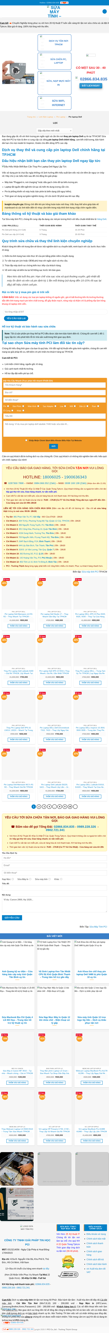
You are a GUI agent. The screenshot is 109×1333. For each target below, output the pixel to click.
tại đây (46, 1269)
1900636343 (75, 477)
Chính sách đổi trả (95, 1259)
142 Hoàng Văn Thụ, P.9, (36, 558)
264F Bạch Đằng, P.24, (34, 541)
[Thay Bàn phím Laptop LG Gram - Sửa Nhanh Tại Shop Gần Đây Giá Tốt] (54, 1049)
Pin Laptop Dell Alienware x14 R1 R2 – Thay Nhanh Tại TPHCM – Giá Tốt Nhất (18, 615)
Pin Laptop (60, 117)
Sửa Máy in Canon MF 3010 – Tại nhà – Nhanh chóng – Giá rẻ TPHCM (17, 1072)
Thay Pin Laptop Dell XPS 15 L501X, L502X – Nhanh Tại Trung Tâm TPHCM (18, 729)
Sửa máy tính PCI (90, 572)
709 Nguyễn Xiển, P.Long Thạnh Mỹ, (39, 537)
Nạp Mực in (86, 1303)
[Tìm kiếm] (104, 11)
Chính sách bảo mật (96, 1239)
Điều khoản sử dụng (96, 1234)
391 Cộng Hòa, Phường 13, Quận (38, 529)
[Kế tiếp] (75, 806)
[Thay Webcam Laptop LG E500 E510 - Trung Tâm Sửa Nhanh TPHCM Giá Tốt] (17, 1107)
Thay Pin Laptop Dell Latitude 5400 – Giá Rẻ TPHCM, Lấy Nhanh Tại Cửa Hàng (18, 672)
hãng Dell (101, 219)
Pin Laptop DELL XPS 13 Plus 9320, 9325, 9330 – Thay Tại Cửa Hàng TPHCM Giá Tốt (90, 615)
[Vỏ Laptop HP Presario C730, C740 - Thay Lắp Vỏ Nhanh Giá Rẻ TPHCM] (54, 1107)
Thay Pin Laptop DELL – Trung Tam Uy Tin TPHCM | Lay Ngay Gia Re (90, 672)
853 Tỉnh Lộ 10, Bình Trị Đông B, (38, 562)
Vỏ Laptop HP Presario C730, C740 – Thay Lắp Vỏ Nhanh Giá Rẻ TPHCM (54, 1130)
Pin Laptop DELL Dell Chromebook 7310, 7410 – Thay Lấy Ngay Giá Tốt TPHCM (54, 729)
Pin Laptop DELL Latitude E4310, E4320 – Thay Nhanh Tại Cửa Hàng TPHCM (90, 786)
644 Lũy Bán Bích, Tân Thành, (36, 545)
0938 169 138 (72, 483)
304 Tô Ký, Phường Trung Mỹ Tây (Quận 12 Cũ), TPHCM (44, 521)
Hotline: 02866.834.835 (49, 3)
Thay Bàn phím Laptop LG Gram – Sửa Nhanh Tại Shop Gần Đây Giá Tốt (54, 1072)
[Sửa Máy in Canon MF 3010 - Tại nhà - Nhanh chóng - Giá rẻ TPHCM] (17, 1049)
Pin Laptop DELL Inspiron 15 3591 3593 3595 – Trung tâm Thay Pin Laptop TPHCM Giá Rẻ (90, 729)
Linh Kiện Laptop (46, 117)
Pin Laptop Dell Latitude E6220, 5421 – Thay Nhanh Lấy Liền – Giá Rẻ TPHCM (54, 786)
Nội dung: (6, 895)
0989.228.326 (87, 826)
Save (7, 579)
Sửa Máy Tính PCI (98, 927)
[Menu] (3, 11)
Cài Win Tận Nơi (26, 1303)
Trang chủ (31, 117)
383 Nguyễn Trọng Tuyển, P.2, (36, 525)
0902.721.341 (55, 830)
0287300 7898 (16, 483)
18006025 (52, 477)
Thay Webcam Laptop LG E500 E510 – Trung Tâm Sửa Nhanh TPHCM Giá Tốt (17, 1130)
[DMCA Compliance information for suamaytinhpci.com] (68, 1274)
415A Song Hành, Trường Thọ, (36, 533)
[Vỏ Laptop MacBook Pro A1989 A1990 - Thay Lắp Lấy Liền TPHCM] (91, 1107)
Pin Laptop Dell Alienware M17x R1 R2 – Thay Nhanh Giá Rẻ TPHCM (18, 786)
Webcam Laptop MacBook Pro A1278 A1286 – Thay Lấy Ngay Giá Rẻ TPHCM (91, 1072)
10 (70, 806)
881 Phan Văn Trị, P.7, (27, 517)
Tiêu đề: (5, 883)
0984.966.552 (41, 483)
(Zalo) (52, 483)
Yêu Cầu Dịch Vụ (9, 853)
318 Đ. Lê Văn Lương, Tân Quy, (36, 549)
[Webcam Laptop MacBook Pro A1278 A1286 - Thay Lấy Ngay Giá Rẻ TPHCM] (91, 1049)
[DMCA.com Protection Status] (68, 1262)
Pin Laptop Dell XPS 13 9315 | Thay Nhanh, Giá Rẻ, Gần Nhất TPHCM (54, 672)
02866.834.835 (64, 826)
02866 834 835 (17, 1322)
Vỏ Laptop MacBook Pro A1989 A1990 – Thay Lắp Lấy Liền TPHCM (91, 1130)
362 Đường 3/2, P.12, (31, 554)
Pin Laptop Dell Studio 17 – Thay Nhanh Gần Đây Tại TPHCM (54, 615)
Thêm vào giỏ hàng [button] (18, 626)
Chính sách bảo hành (97, 1264)
